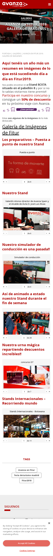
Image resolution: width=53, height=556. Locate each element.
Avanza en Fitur (26, 470)
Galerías (26, 18)
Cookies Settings (27, 550)
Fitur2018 (26, 480)
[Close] (49, 523)
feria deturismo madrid (26, 475)
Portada (6, 53)
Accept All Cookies (26, 543)
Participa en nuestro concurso (25, 95)
